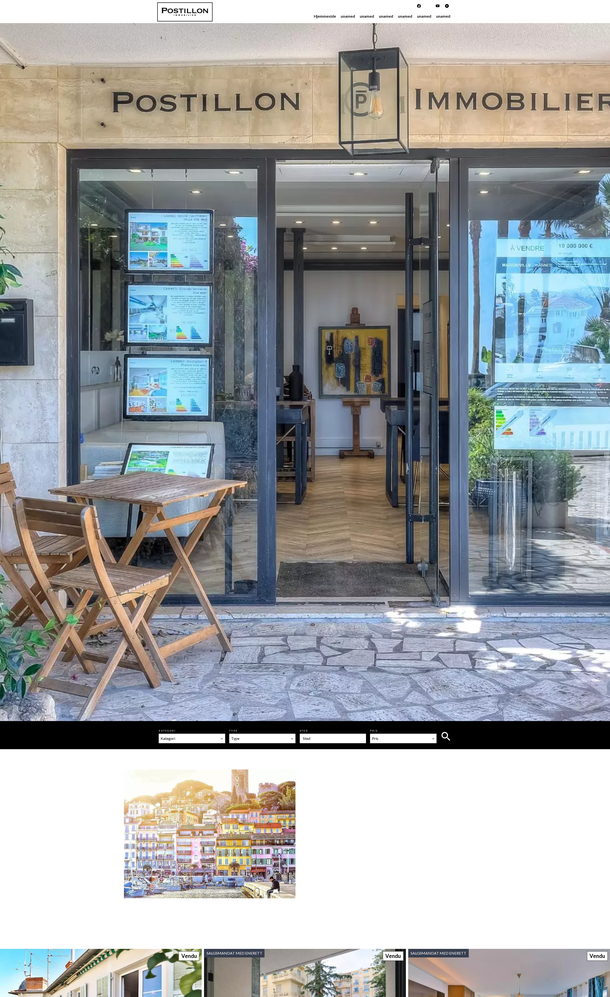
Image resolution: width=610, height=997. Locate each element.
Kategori (167, 730)
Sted (304, 730)
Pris (374, 730)
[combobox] (192, 738)
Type (233, 730)
